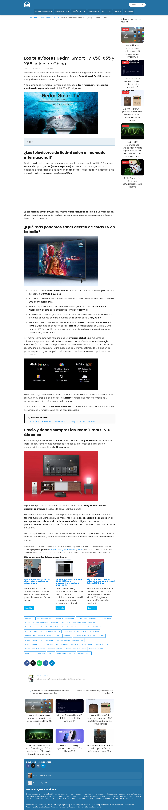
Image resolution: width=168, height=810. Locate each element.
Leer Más (28, 608)
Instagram (62, 549)
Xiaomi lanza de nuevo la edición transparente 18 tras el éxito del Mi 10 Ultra (101, 581)
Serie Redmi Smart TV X (66, 653)
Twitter (80, 549)
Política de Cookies (77, 807)
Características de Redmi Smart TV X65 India (79, 622)
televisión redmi (84, 653)
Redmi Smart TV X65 (96, 649)
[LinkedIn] (45, 663)
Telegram (53, 549)
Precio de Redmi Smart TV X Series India (89, 636)
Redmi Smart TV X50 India (35, 649)
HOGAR (105, 11)
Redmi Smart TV (62, 644)
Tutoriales (128, 11)
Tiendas (117, 11)
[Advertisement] (69, 38)
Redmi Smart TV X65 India (35, 653)
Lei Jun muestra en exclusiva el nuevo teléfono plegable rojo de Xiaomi (37, 581)
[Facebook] (27, 663)
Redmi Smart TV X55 (55, 649)
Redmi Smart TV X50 (103, 644)
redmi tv (51, 653)
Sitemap (38, 807)
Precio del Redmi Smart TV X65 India (39, 644)
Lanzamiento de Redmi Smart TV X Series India (42, 636)
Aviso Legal (30, 807)
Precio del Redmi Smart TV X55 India (69, 640)
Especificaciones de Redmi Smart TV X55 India (42, 631)
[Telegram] (52, 663)
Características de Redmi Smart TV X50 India (94, 618)
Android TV (29, 618)
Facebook (71, 549)
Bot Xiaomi (42, 675)
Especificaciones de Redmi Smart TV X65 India (81, 631)
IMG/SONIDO (78, 11)
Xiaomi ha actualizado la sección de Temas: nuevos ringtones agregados (50, 691)
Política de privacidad (60, 807)
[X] (33, 663)
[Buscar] (143, 4)
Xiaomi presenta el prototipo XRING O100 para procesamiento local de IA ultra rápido (69, 582)
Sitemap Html (97, 807)
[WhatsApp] (39, 663)
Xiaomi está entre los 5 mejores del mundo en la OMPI (95, 691)
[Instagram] (38, 765)
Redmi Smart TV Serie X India (82, 644)
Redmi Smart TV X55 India (76, 649)
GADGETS (93, 11)
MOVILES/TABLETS (42, 11)
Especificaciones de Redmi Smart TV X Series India (44, 627)
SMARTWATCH (61, 11)
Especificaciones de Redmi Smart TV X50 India (84, 627)
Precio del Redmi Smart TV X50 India (39, 640)
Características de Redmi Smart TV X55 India (42, 622)
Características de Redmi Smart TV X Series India (55, 618)
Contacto (46, 807)
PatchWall (67, 636)
